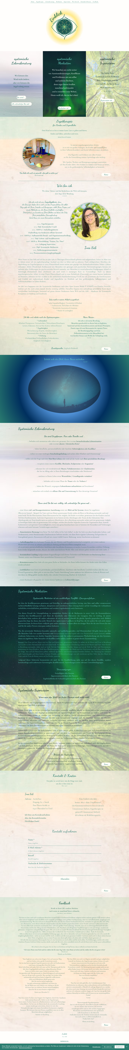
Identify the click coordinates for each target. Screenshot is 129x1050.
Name (30, 840)
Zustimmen (119, 1047)
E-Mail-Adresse (34, 848)
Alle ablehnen (108, 1047)
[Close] (127, 1046)
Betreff (31, 855)
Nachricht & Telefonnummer (40, 863)
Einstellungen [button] (97, 1047)
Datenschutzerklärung (25, 1048)
